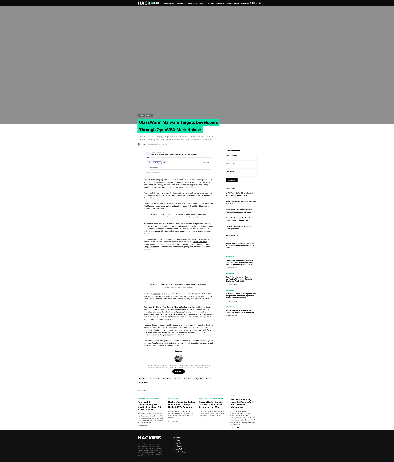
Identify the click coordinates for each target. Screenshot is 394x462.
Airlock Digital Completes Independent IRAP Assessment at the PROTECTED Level (241, 245)
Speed (204, 162)
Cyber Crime (208, 398)
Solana (208, 379)
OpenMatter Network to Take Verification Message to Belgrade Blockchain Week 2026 (239, 279)
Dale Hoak (148, 307)
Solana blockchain (200, 242)
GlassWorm (167, 379)
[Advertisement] (178, 266)
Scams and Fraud (154, 398)
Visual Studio (143, 382)
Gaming (215, 398)
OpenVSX (190, 296)
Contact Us (177, 443)
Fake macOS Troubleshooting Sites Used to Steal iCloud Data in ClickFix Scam (149, 406)
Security (149, 115)
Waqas (178, 351)
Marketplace (188, 379)
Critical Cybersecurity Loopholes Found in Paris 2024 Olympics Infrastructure (242, 403)
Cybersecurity (154, 379)
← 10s (149, 163)
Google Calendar (150, 247)
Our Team (177, 440)
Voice (147, 167)
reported (156, 294)
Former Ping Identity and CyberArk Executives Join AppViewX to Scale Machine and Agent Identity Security (240, 262)
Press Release (230, 240)
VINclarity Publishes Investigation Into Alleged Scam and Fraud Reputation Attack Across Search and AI (241, 296)
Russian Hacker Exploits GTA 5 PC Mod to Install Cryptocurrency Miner (210, 404)
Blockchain (142, 379)
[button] (253, 3)
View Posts (178, 371)
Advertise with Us (180, 452)
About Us (177, 437)
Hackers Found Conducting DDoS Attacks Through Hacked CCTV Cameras (181, 404)
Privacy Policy (178, 449)
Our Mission (178, 446)
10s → (165, 163)
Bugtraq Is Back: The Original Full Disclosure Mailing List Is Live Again (240, 311)
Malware (141, 115)
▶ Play (157, 163)
